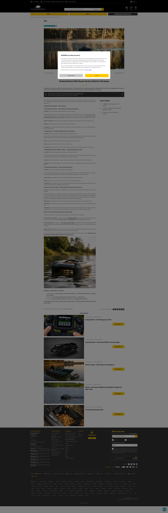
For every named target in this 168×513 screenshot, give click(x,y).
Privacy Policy (88, 69)
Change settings (71, 75)
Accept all (97, 75)
